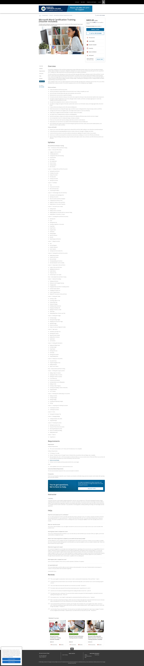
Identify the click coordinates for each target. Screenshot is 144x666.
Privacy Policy (73, 663)
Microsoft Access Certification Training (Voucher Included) (55, 638)
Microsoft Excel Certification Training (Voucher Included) (76, 637)
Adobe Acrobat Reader (54, 460)
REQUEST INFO (100, 59)
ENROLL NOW (95, 29)
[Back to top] (72, 653)
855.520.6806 (41, 86)
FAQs (40, 76)
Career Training (65, 654)
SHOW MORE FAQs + (52, 571)
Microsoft (51, 15)
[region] (11, 656)
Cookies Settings (11, 661)
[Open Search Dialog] (103, 2)
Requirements (42, 71)
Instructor (41, 73)
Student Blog (97, 654)
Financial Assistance (88, 656)
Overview (41, 66)
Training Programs (45, 15)
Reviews (40, 78)
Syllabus (41, 68)
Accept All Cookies (11, 659)
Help (85, 657)
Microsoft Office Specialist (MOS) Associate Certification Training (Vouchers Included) (95, 638)
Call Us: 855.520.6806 (100, 15)
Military (86, 654)
